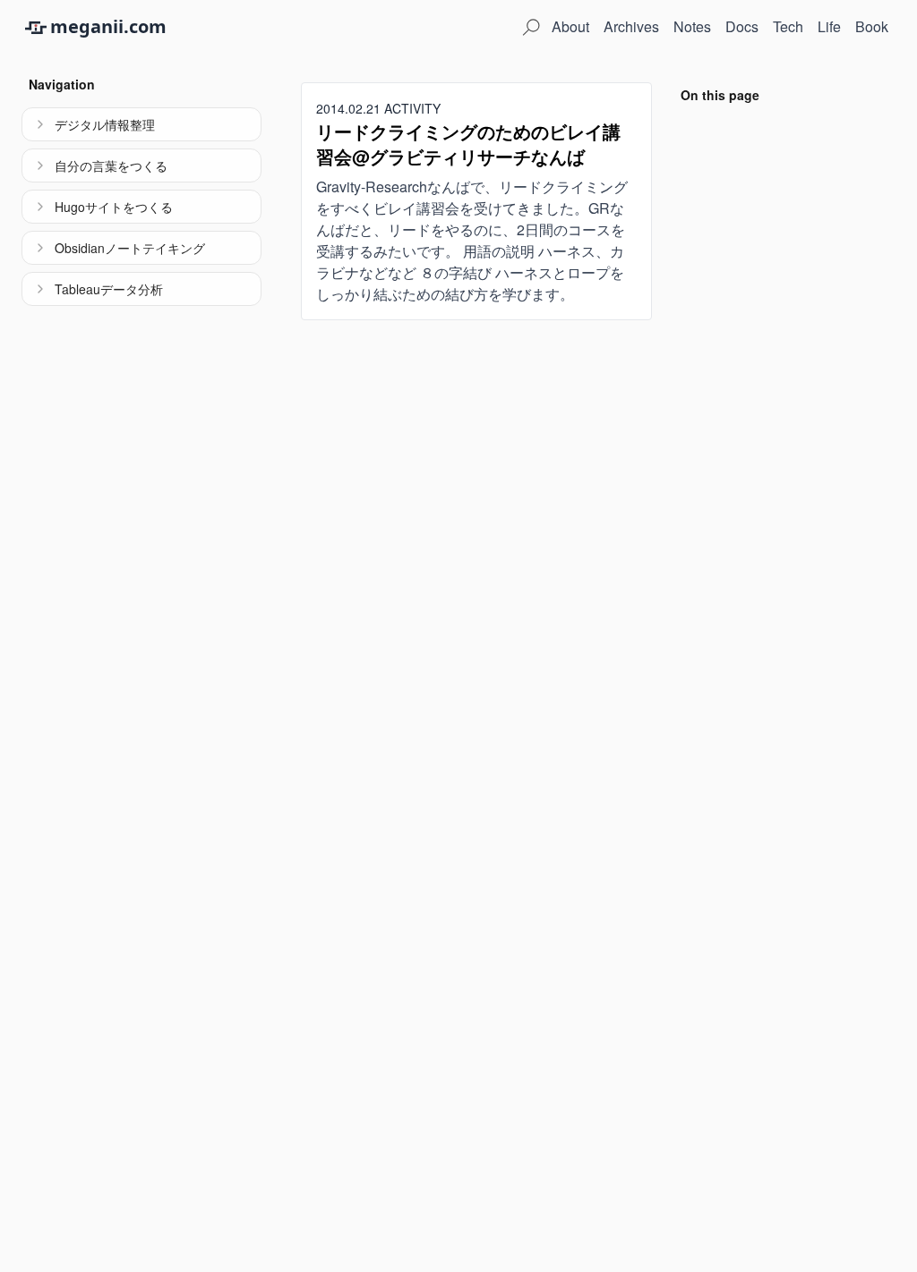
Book (871, 26)
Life (829, 26)
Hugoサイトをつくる (114, 207)
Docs (741, 26)
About (570, 26)
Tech (788, 26)
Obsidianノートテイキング (130, 248)
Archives (631, 26)
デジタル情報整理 (105, 124)
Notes (692, 26)
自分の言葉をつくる (111, 165)
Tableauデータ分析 (109, 289)
